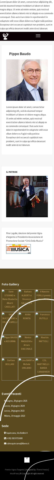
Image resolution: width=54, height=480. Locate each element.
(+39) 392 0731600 (14, 438)
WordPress (14, 473)
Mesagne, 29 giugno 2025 (15, 400)
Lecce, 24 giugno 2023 (14, 410)
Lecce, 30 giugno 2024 (14, 405)
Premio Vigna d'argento (14, 469)
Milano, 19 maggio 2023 (14, 415)
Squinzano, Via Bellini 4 (16, 432)
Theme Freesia (42, 469)
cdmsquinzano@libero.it (17, 443)
